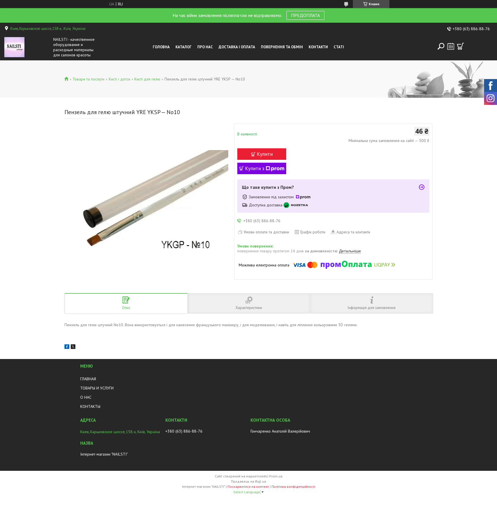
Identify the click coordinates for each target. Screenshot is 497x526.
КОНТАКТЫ (90, 406)
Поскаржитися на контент (248, 486)
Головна (161, 47)
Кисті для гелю (147, 79)
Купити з (254, 168)
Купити (265, 154)
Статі (339, 47)
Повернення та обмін (282, 47)
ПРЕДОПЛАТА (305, 15)
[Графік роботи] (450, 46)
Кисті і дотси (119, 79)
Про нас (205, 47)
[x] (73, 347)
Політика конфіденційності (293, 486)
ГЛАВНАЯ (88, 378)
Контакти (318, 47)
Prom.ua (275, 476)
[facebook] (66, 347)
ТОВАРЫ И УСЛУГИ (97, 388)
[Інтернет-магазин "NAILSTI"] (27, 47)
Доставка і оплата (237, 47)
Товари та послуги (88, 79)
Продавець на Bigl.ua (248, 481)
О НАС (85, 397)
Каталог (183, 47)
